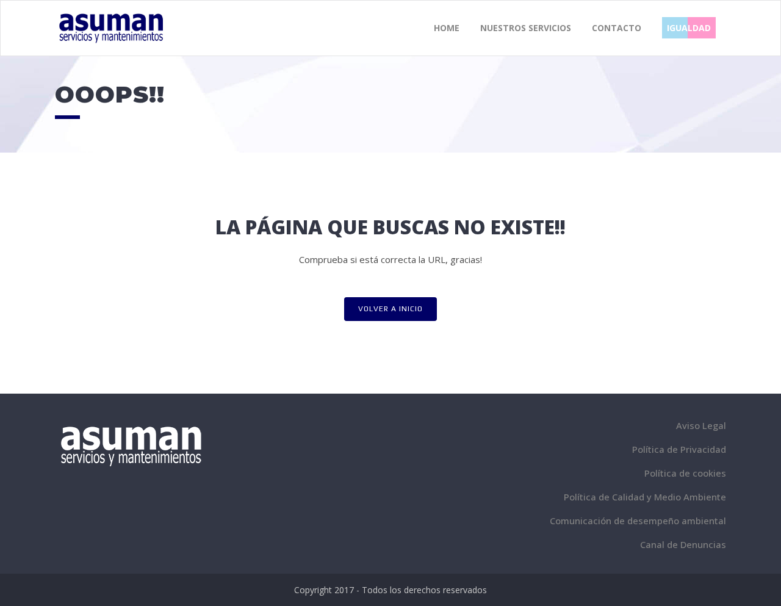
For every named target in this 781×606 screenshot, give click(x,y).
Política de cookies (685, 473)
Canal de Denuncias (683, 544)
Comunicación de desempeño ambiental (638, 520)
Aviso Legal (701, 425)
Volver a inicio (390, 309)
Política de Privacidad (679, 449)
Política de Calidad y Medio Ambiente (645, 497)
